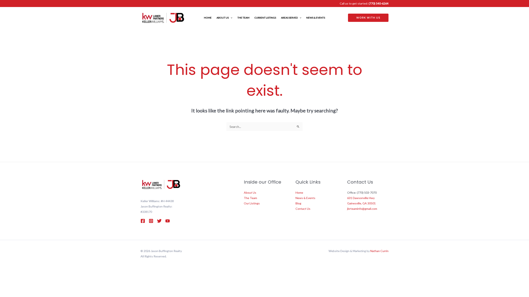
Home (299, 192)
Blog (298, 203)
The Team (250, 198)
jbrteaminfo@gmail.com (362, 208)
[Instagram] (151, 221)
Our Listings (252, 203)
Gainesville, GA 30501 (361, 203)
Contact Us (302, 208)
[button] (230, 18)
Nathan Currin (379, 251)
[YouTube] (167, 221)
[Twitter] (159, 221)
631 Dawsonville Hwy (361, 198)
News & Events (305, 198)
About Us (250, 192)
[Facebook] (143, 221)
